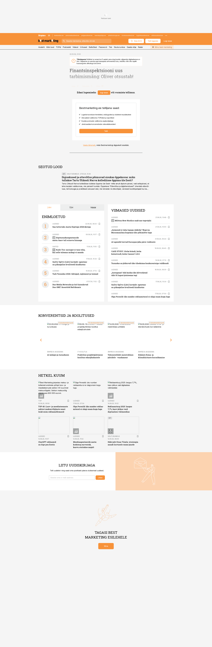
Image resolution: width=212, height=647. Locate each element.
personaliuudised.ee (72, 35)
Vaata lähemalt (89, 145)
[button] (72, 477)
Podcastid (67, 47)
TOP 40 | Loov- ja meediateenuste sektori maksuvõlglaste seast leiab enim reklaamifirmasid (53, 409)
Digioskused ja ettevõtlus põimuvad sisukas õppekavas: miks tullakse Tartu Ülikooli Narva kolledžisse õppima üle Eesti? (98, 179)
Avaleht (41, 47)
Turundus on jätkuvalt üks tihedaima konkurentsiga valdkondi (140, 263)
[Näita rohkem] (166, 35)
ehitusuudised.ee (157, 35)
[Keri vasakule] (41, 340)
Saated (55, 246)
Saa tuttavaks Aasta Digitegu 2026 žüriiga (71, 227)
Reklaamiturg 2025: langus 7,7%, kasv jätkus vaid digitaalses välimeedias (120, 409)
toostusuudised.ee (128, 35)
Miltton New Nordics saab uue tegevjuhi (133, 220)
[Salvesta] (99, 223)
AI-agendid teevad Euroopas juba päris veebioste (133, 242)
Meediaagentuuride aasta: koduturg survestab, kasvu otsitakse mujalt (85, 444)
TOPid (58, 47)
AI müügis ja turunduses (58, 355)
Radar (140, 47)
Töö (110, 47)
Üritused (83, 47)
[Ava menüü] (49, 35)
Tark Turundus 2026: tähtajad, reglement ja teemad (75, 274)
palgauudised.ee (86, 35)
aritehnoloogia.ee (114, 35)
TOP (40, 401)
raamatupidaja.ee (100, 35)
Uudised (55, 224)
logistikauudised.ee (142, 35)
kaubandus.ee (58, 35)
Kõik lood (50, 47)
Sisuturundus (119, 47)
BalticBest (93, 47)
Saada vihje (131, 47)
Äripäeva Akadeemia (55, 352)
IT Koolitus (82, 352)
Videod (75, 47)
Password (103, 47)
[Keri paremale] (171, 340)
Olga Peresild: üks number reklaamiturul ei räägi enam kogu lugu (140, 297)
